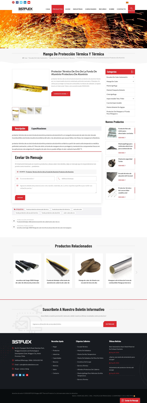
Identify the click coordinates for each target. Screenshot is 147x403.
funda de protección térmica (61, 209)
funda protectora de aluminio (51, 213)
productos (58, 9)
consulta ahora (60, 94)
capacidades (90, 9)
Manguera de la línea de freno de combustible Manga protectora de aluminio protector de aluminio (120, 281)
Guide (67, 9)
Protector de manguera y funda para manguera (118, 112)
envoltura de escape (84, 362)
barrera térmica (82, 366)
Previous (10, 272)
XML (90, 396)
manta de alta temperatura (86, 354)
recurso (102, 9)
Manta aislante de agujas (116, 107)
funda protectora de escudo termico (27, 213)
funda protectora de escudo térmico (37, 209)
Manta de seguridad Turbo (125, 160)
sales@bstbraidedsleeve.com (97, 2)
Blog (74, 396)
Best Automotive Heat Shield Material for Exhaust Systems (121, 348)
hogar (55, 347)
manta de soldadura (84, 350)
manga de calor (112, 81)
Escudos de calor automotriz (117, 77)
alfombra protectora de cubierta (88, 369)
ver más (121, 137)
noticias (55, 366)
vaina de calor (77, 209)
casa (48, 9)
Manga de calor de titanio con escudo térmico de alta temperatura (89, 281)
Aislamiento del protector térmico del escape (121, 369)
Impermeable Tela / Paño (115, 99)
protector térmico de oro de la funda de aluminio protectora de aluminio (50, 172)
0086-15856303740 (117, 2)
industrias (77, 9)
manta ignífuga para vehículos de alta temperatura (90, 374)
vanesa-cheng (24, 369)
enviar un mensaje (131, 400)
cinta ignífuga (111, 94)
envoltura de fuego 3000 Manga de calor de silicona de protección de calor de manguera (27, 281)
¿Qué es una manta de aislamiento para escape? (122, 358)
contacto (121, 9)
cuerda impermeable (114, 103)
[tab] (20, 128)
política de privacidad (102, 396)
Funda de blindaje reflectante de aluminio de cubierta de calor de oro (58, 281)
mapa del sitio (82, 396)
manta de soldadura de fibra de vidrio (90, 358)
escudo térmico (82, 347)
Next (136, 272)
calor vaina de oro (69, 213)
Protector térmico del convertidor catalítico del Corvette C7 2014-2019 (125, 190)
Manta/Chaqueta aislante (116, 90)
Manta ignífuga (112, 86)
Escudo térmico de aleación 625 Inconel (125, 174)
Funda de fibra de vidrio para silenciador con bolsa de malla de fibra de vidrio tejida (125, 131)
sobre (111, 9)
